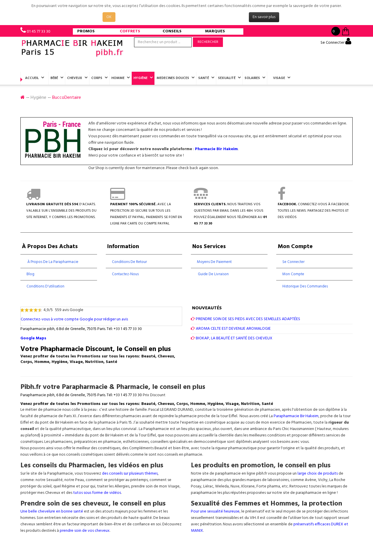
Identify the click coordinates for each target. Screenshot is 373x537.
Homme (117, 78)
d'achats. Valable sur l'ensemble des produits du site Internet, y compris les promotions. (61, 210)
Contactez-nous (125, 274)
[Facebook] (282, 198)
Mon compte (293, 274)
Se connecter (293, 262)
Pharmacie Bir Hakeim (216, 149)
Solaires (252, 78)
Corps (96, 78)
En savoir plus (264, 17)
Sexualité (226, 78)
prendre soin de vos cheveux (85, 530)
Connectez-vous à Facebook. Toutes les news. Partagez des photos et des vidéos (313, 210)
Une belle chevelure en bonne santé (51, 511)
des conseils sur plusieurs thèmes (130, 473)
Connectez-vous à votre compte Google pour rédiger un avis (74, 319)
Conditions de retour (129, 262)
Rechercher (208, 42)
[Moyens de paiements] (117, 198)
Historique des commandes (305, 286)
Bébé (54, 78)
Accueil (32, 78)
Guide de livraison (213, 274)
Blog (30, 274)
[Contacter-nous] (201, 198)
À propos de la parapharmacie (52, 262)
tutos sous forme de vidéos (97, 492)
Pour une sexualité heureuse (215, 511)
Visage (279, 78)
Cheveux (74, 78)
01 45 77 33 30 (38, 31)
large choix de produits (318, 473)
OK (109, 17)
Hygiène (140, 78)
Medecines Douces (172, 78)
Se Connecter (333, 42)
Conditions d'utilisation (45, 286)
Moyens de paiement (214, 262)
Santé (203, 78)
